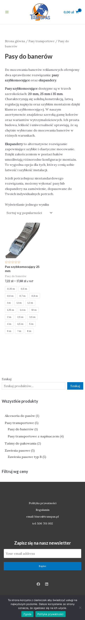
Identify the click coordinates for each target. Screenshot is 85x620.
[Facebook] (38, 584)
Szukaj (6, 379)
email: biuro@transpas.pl (42, 516)
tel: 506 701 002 (42, 523)
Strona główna (15, 41)
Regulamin (42, 510)
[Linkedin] (46, 584)
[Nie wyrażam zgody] (80, 608)
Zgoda (27, 614)
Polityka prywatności (42, 503)
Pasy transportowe (41, 41)
